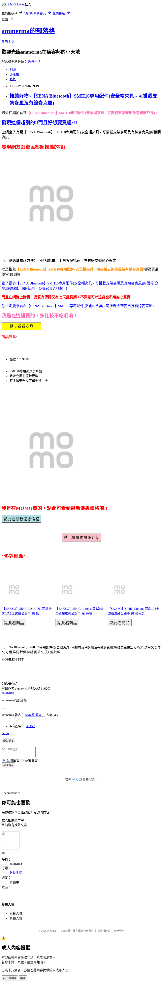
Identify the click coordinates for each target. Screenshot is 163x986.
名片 (13, 79)
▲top (5, 733)
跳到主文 (8, 42)
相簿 (13, 69)
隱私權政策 (103, 930)
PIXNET (51, 930)
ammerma (8, 692)
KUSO (30, 726)
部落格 (14, 74)
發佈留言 (8, 765)
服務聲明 (119, 930)
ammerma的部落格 (28, 30)
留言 (38, 715)
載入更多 (8, 740)
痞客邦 (30, 715)
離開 (22, 978)
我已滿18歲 (9, 978)
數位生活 (34, 61)
